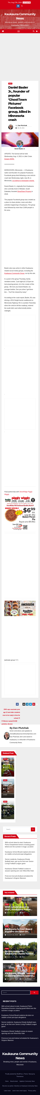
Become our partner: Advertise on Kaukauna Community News (20, 1086)
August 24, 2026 (12, 957)
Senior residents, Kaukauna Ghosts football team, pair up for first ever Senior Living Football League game (19, 861)
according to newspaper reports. (23, 180)
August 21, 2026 (12, 979)
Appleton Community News (27, 1081)
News (10, 83)
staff (23, 912)
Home (7, 1081)
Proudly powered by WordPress (14, 1074)
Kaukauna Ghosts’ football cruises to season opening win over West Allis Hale (20, 976)
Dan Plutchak (22, 125)
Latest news (7, 1090)
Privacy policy (32, 1090)
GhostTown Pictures (24, 191)
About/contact (14, 1081)
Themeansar (19, 1076)
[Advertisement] (20, 60)
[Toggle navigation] (19, 31)
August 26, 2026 (12, 912)
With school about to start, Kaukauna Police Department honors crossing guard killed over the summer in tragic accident (19, 845)
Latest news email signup (19, 1090)
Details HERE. (9, 159)
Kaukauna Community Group (14, 273)
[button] (33, 31)
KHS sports (8, 970)
